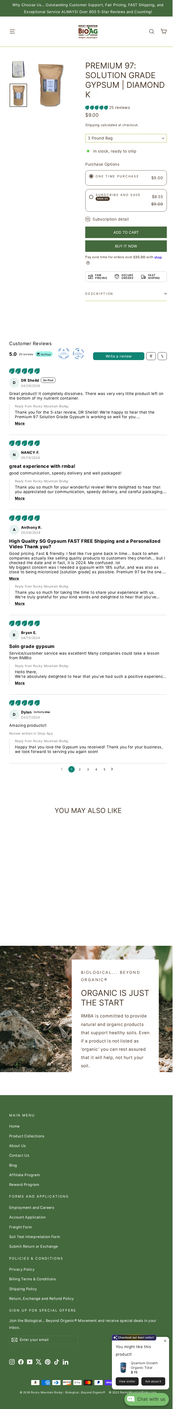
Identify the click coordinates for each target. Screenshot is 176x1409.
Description (99, 293)
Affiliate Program (24, 1175)
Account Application (27, 1217)
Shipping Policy (23, 1289)
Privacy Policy (22, 1269)
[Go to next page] (113, 769)
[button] (97, 107)
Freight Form (20, 1227)
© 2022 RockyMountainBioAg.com (132, 1392)
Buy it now (126, 246)
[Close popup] (165, 1341)
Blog (13, 1165)
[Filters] (151, 356)
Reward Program (24, 1184)
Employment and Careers (31, 1207)
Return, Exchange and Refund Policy (41, 1298)
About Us (17, 1146)
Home (14, 1126)
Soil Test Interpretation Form (34, 1237)
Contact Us (19, 1155)
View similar (127, 1381)
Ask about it (153, 1381)
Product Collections (26, 1136)
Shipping (92, 125)
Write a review (119, 356)
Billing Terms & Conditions (32, 1279)
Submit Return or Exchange (33, 1246)
